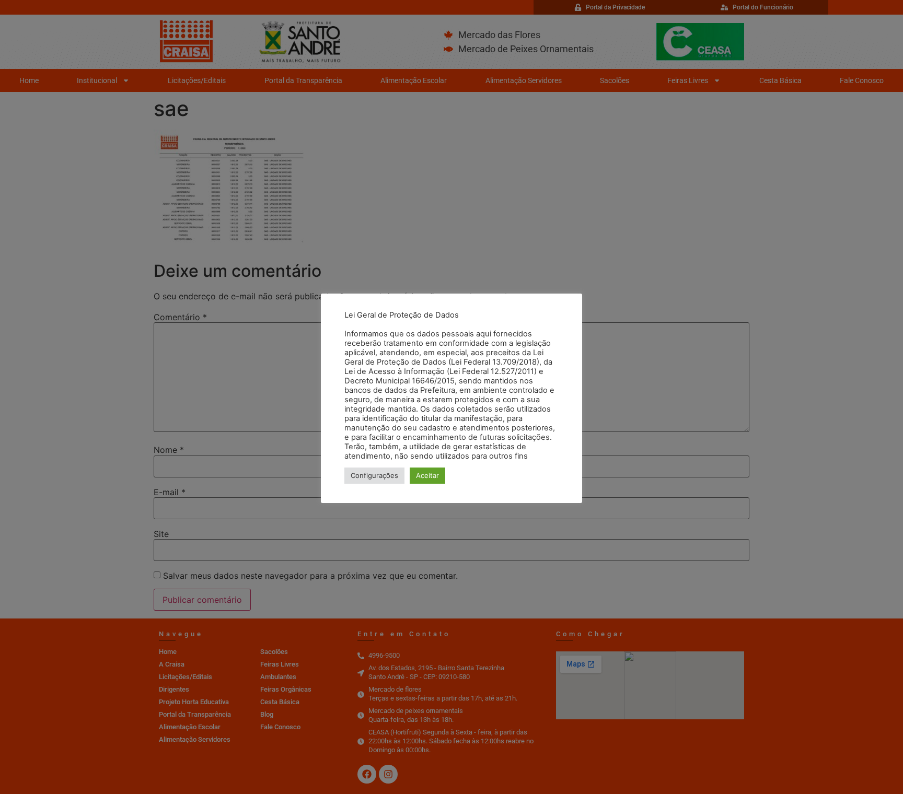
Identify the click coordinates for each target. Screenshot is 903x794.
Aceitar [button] (427, 475)
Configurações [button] (374, 475)
